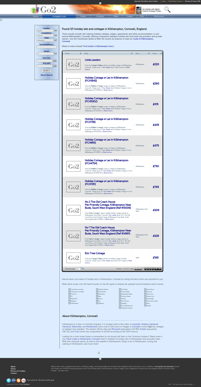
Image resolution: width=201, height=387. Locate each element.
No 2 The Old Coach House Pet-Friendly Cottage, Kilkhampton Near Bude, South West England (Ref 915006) (108, 204)
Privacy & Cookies (18, 371)
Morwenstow (92, 326)
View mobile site (32, 380)
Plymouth (116, 329)
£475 (156, 145)
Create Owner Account (175, 1)
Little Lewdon (92, 59)
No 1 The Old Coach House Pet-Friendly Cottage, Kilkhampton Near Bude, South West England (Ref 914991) (108, 230)
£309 (156, 210)
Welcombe (76, 326)
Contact (14, 373)
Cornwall (136, 326)
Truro (77, 331)
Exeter (143, 329)
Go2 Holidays (25, 384)
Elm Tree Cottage (95, 253)
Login (163, 1)
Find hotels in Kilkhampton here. (98, 46)
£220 (156, 64)
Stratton (145, 324)
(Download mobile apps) (46, 380)
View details (106, 67)
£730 (156, 166)
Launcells (136, 324)
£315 (155, 104)
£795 (156, 187)
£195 (156, 257)
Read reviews (108, 90)
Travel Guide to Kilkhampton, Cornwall (83, 339)
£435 (156, 125)
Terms (13, 369)
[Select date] (55, 60)
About (13, 367)
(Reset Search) (47, 75)
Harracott (66, 326)
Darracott (154, 324)
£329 (156, 236)
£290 (156, 83)
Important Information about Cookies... (147, 1)
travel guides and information (164, 366)
